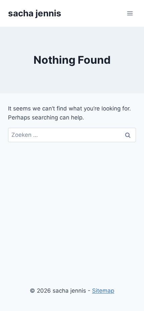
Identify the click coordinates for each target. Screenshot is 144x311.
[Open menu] (130, 13)
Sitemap (103, 290)
